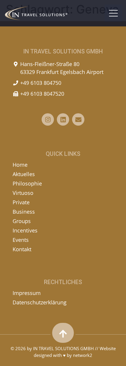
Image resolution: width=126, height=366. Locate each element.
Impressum (27, 292)
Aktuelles (24, 174)
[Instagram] (48, 119)
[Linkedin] (63, 119)
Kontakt (22, 249)
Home (20, 164)
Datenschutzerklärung (40, 302)
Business (24, 211)
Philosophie (27, 183)
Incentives (25, 230)
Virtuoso (23, 192)
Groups (22, 221)
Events (21, 239)
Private (21, 202)
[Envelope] (78, 119)
